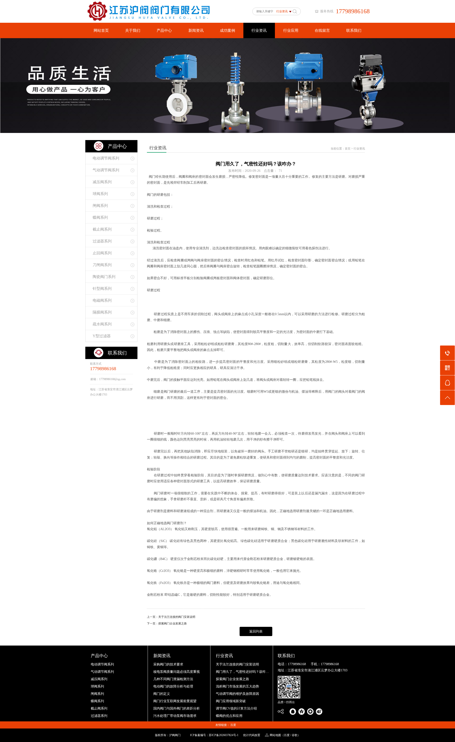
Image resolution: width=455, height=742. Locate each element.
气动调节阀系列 (102, 672)
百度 (233, 725)
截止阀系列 (99, 708)
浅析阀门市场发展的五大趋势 (237, 686)
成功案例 (227, 30)
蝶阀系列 (97, 701)
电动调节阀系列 (102, 664)
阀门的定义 (161, 694)
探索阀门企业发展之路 (172, 623)
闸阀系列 (97, 694)
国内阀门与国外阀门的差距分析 (176, 708)
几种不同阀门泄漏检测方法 (173, 679)
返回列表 (256, 631)
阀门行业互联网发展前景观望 (174, 701)
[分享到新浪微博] (319, 711)
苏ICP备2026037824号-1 (223, 735)
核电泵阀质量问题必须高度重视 (176, 672)
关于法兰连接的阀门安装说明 (176, 617)
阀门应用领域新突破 (231, 701)
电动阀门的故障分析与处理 (173, 686)
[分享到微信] (310, 711)
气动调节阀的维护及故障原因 (237, 694)
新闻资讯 (196, 30)
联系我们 (353, 30)
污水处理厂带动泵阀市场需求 (174, 716)
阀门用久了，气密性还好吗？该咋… (242, 672)
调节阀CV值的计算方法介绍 (236, 708)
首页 (347, 148)
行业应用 (290, 30)
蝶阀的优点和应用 (229, 716)
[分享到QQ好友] (293, 711)
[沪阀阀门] (152, 21)
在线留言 (322, 30)
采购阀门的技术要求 (168, 664)
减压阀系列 (99, 679)
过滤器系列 (99, 716)
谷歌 (294, 735)
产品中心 (164, 30)
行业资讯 (259, 30)
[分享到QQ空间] (301, 711)
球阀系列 (97, 686)
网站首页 (101, 30)
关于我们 (132, 30)
